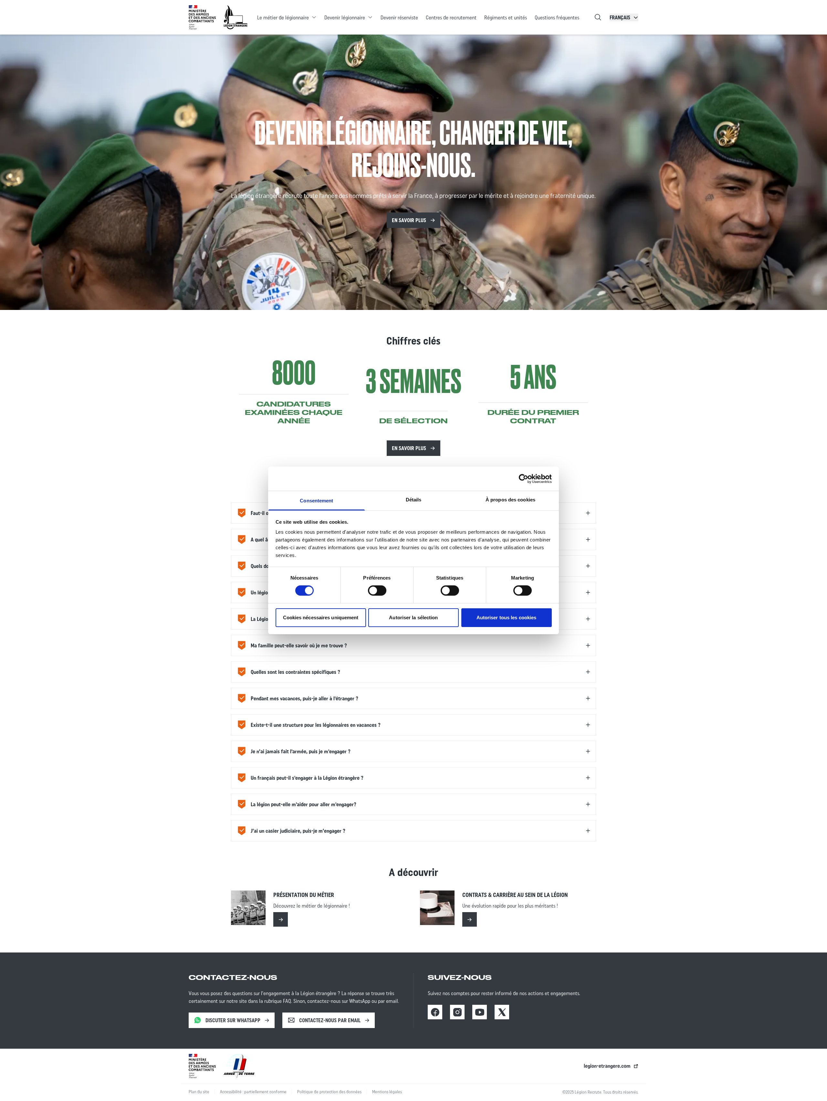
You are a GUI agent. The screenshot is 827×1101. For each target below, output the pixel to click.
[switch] (377, 590)
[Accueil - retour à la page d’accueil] (235, 17)
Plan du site (199, 1091)
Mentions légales (387, 1091)
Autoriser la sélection (413, 617)
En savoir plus (409, 220)
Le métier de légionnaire (283, 17)
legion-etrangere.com (607, 1066)
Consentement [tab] (316, 500)
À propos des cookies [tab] (510, 499)
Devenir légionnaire (344, 17)
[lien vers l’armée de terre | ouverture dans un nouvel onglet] (239, 1066)
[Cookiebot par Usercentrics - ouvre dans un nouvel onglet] (523, 478)
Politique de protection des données (329, 1091)
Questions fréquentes (557, 17)
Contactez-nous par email (330, 1020)
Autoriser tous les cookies (506, 617)
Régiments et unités (505, 17)
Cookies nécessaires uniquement (321, 617)
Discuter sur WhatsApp (232, 1020)
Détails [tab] (414, 499)
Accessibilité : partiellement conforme (253, 1091)
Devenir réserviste (399, 17)
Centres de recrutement (451, 17)
